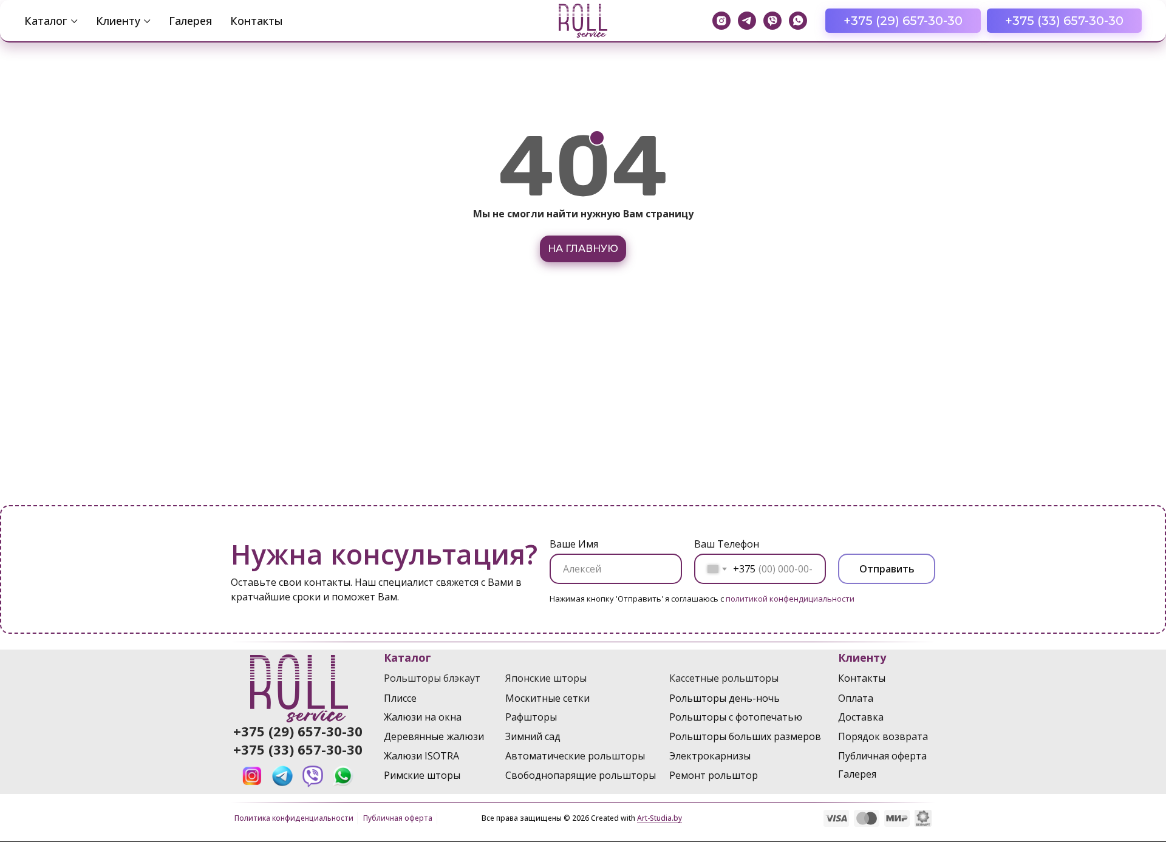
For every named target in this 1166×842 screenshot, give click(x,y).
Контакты (256, 20)
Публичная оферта (397, 818)
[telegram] (747, 21)
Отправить (887, 568)
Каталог (45, 20)
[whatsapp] (798, 21)
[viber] (772, 21)
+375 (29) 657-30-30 (298, 731)
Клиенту (118, 20)
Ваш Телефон (726, 544)
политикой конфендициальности (790, 598)
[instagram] (721, 21)
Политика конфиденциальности (293, 818)
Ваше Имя (574, 544)
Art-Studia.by (659, 818)
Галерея (190, 20)
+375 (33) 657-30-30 (298, 749)
